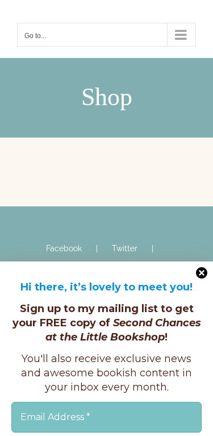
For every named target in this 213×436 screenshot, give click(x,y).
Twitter (124, 248)
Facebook (64, 248)
